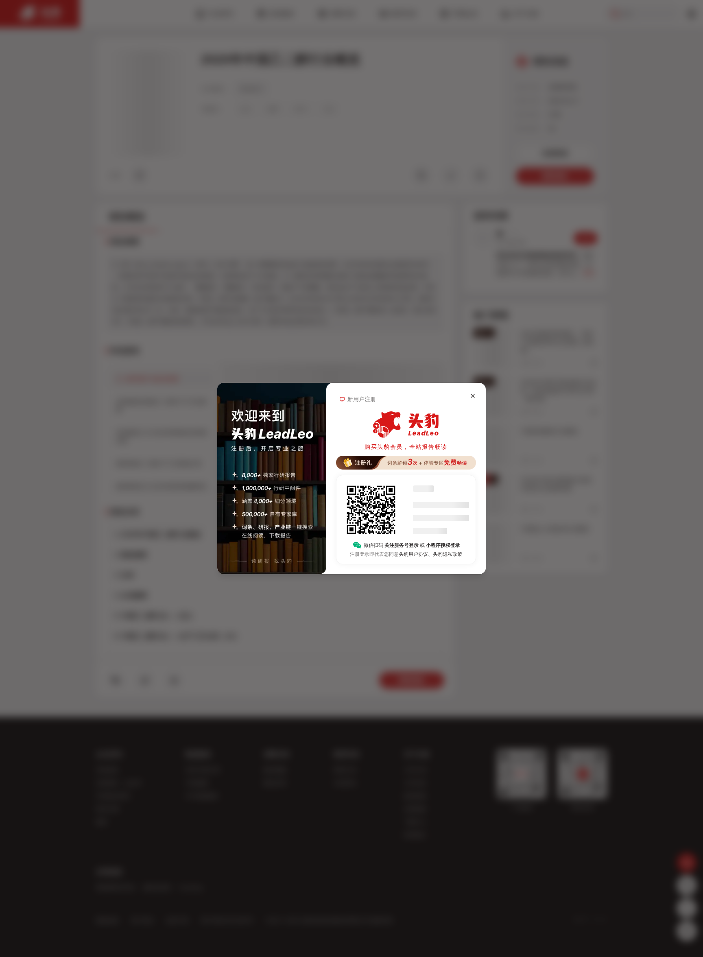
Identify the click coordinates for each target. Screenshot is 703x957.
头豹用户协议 (413, 554)
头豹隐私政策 (447, 554)
